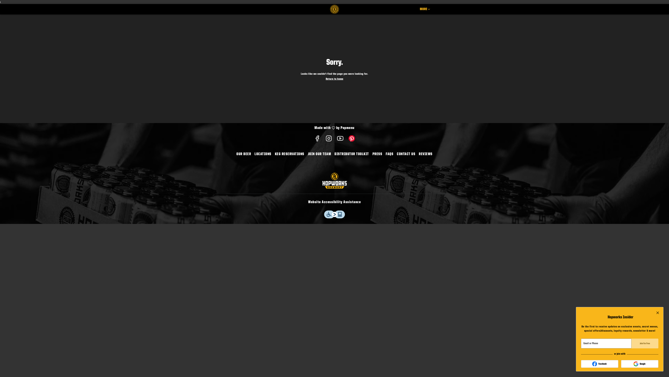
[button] (425, 9)
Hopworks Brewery (334, 180)
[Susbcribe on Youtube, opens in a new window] (340, 140)
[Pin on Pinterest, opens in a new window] (352, 140)
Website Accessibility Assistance (334, 202)
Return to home (334, 79)
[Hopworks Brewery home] (334, 9)
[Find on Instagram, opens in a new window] (329, 140)
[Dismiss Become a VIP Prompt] (657, 313)
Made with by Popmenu (179, 128)
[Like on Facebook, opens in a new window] (317, 140)
